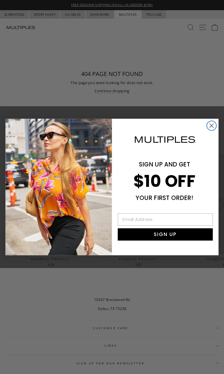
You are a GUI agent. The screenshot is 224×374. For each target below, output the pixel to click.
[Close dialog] (211, 125)
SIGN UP (165, 234)
